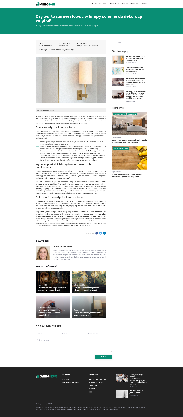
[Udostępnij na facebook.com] (96, 233)
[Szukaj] (114, 42)
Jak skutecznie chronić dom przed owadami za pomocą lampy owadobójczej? (51, 312)
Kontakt (65, 379)
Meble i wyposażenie (99, 4)
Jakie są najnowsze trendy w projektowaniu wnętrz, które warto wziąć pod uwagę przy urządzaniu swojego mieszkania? (136, 95)
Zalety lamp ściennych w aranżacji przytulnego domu (87, 314)
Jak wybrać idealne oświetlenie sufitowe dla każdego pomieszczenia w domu (129, 141)
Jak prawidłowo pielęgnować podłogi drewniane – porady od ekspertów (127, 175)
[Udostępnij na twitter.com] (100, 233)
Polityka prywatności (70, 382)
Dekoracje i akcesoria (130, 4)
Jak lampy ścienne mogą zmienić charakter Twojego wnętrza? (87, 289)
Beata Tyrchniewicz (46, 46)
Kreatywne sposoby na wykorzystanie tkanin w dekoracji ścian (135, 69)
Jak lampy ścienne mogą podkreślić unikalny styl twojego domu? (52, 289)
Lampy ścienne (83, 46)
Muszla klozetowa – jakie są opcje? (137, 392)
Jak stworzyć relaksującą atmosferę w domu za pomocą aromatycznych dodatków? (135, 81)
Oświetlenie (114, 4)
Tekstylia (143, 4)
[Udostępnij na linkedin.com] (104, 233)
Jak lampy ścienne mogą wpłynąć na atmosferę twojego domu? (135, 58)
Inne (90, 392)
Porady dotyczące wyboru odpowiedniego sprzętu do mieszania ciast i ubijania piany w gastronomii (138, 379)
